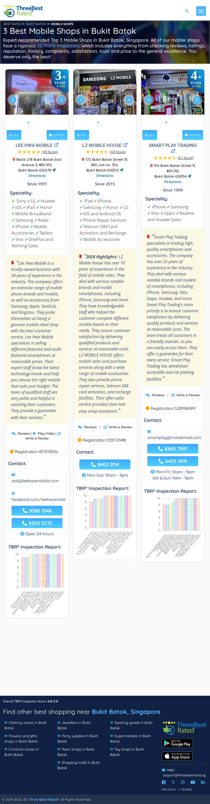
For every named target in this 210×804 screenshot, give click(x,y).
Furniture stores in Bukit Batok (21, 752)
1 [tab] (28, 122)
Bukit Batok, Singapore (126, 711)
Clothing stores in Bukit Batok (25, 725)
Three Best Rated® (43, 799)
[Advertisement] (105, 659)
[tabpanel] (37, 102)
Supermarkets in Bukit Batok (130, 739)
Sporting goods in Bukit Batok (131, 725)
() (50, 152)
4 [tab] (40, 122)
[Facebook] (163, 782)
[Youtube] (193, 782)
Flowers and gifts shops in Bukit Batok (21, 739)
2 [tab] (32, 122)
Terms (186, 789)
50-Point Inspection (58, 46)
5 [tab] (45, 122)
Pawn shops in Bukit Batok (75, 752)
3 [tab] (36, 122)
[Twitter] (173, 782)
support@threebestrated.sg (184, 775)
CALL (15, 135)
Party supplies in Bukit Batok (77, 739)
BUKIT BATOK (36, 24)
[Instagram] (183, 782)
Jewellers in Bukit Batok (73, 725)
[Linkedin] (203, 782)
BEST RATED (13, 24)
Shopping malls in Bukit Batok (78, 765)
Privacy (169, 789)
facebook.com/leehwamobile (40, 499)
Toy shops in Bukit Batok (127, 752)
